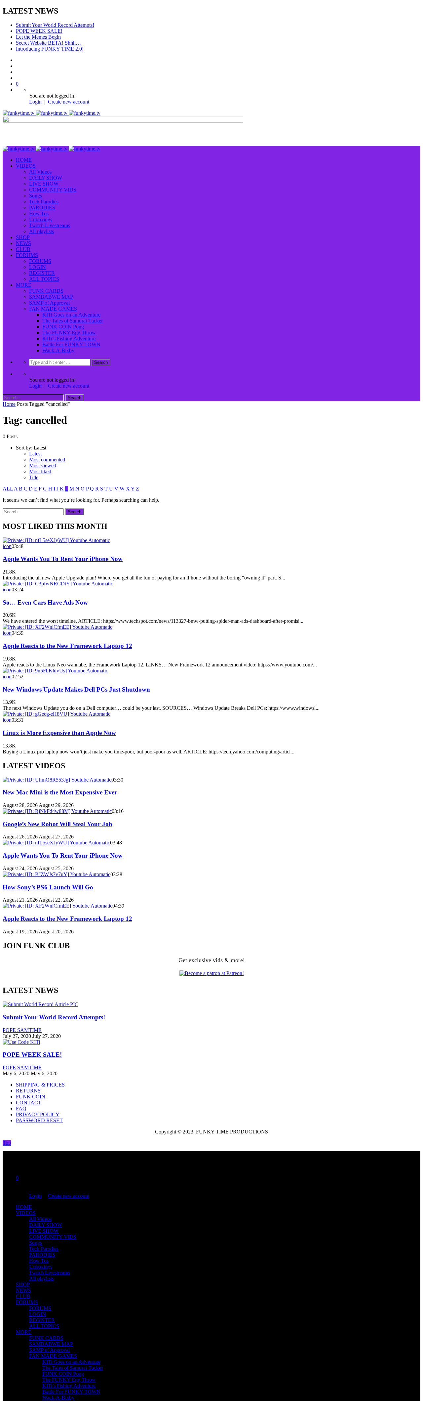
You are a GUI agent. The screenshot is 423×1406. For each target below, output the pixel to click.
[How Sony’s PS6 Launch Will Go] (56, 874)
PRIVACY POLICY (37, 1114)
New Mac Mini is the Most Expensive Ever (60, 792)
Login (35, 102)
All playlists (41, 231)
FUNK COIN (30, 1096)
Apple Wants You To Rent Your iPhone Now (63, 558)
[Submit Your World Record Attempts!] (40, 1004)
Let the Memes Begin (38, 37)
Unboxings (40, 219)
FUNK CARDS (46, 291)
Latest (35, 453)
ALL (8, 488)
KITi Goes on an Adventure (71, 315)
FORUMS (27, 255)
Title (33, 477)
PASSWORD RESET (39, 1120)
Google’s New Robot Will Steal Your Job (57, 824)
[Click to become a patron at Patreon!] (211, 973)
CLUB (23, 249)
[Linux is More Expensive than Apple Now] (56, 714)
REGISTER (42, 273)
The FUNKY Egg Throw (69, 332)
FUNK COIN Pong (63, 326)
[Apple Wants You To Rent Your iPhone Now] (56, 540)
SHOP (23, 237)
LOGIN (37, 267)
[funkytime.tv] (51, 113)
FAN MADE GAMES (53, 309)
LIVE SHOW (43, 184)
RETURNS (28, 1090)
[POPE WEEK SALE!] (21, 1042)
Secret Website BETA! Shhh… (48, 43)
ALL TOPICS (44, 279)
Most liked (40, 471)
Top (7, 1143)
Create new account (68, 102)
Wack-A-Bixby (58, 350)
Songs (35, 195)
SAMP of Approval (49, 303)
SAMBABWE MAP (51, 297)
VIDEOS (26, 166)
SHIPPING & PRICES (40, 1084)
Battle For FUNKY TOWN (71, 344)
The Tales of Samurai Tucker (72, 320)
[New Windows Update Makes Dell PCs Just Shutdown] (55, 670)
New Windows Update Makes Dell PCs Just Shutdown (76, 689)
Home (9, 404)
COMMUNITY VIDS (52, 189)
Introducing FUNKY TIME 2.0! (50, 49)
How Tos (39, 213)
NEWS (23, 243)
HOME (24, 160)
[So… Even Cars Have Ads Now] (58, 583)
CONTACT (28, 1102)
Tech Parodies (43, 201)
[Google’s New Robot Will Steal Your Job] (57, 811)
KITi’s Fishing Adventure (69, 338)
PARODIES (42, 207)
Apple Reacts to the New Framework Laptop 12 (67, 645)
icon (7, 546)
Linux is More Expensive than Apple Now (59, 732)
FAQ (21, 1108)
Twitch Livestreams (49, 225)
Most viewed (42, 465)
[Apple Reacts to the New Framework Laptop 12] (57, 627)
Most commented (47, 459)
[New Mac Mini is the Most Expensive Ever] (57, 780)
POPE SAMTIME (22, 1030)
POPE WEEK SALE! (39, 31)
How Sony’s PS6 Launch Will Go (48, 887)
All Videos (40, 172)
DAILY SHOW (45, 178)
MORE (23, 285)
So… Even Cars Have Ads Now (45, 602)
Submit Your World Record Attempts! (55, 25)
